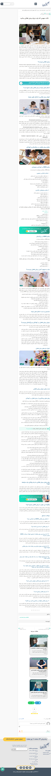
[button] (36, 4)
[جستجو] (2, 4)
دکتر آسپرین (48, 10)
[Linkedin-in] (30, 767)
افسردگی (46, 212)
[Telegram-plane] (27, 767)
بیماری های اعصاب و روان (41, 10)
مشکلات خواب (45, 211)
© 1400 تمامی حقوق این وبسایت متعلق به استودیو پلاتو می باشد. (25, 771)
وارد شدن (21, 718)
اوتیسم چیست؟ (29, 428)
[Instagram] (21, 767)
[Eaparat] (24, 767)
